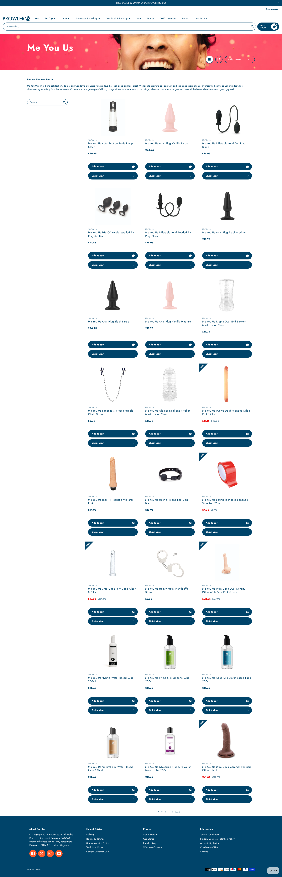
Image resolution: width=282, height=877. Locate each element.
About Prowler (150, 834)
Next (177, 812)
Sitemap (204, 851)
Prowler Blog (149, 843)
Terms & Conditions (209, 834)
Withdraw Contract (152, 847)
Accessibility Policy (209, 843)
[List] (219, 59)
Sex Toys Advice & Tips (97, 843)
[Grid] (209, 59)
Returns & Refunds (95, 838)
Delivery (90, 834)
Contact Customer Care (97, 851)
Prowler (38, 869)
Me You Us (92, 140)
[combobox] (47, 102)
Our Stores (148, 838)
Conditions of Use (209, 847)
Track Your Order (94, 847)
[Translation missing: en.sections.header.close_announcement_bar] (278, 2)
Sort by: (230, 59)
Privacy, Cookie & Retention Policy (217, 838)
